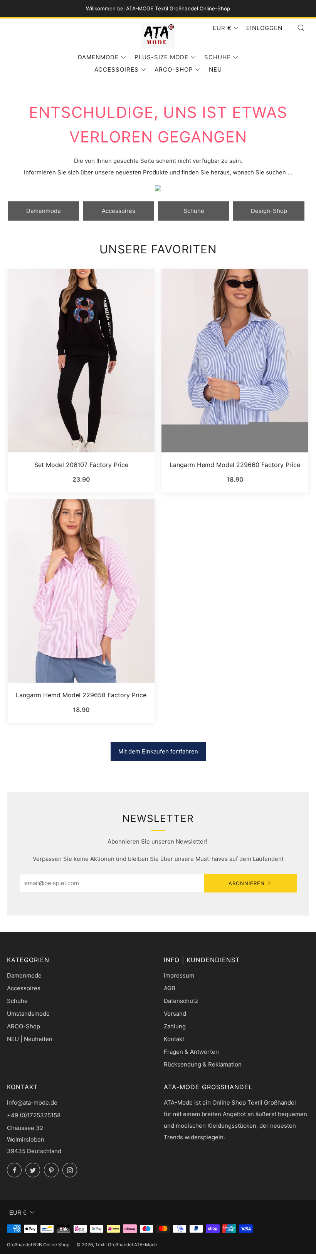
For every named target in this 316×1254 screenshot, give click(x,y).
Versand (175, 1013)
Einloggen (264, 28)
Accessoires (116, 69)
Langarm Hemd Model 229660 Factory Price (235, 465)
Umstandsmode (28, 1013)
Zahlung (175, 1026)
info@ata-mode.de (32, 1102)
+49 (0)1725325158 (34, 1115)
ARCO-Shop (174, 69)
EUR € (222, 28)
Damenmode (98, 57)
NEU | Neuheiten (29, 1039)
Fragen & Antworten (191, 1051)
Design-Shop (269, 210)
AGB (169, 988)
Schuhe (217, 57)
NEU (215, 69)
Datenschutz (181, 1001)
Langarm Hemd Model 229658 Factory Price (81, 695)
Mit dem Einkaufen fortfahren (158, 751)
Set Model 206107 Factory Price (81, 465)
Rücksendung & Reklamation (203, 1064)
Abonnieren (247, 883)
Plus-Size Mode (161, 57)
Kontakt (174, 1039)
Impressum (179, 975)
